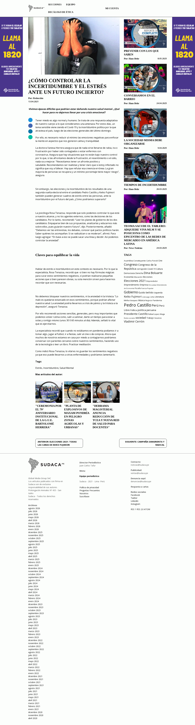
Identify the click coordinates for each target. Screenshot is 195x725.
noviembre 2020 (35, 715)
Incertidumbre (51, 367)
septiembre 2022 (36, 649)
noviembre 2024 (35, 571)
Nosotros (84, 493)
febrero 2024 (34, 598)
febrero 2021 (34, 706)
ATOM (147, 509)
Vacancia (157, 318)
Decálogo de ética (60, 12)
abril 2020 (32, 718)
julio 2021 (32, 691)
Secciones (55, 4)
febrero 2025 (34, 562)
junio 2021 (33, 694)
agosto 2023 (34, 616)
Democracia (129, 273)
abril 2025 (32, 556)
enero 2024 (33, 601)
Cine (160, 260)
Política (133, 310)
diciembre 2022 (35, 640)
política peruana (146, 310)
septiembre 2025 (36, 541)
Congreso (131, 264)
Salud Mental (67, 367)
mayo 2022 (33, 661)
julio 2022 (32, 655)
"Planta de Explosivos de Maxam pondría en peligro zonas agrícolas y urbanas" (76, 416)
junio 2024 (33, 586)
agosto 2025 (34, 544)
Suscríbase (84, 496)
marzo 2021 (33, 703)
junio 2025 (33, 550)
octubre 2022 (34, 646)
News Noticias (135, 248)
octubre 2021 (34, 682)
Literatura (159, 296)
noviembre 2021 (35, 679)
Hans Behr (134, 58)
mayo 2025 (33, 553)
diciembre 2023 (35, 604)
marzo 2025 (33, 559)
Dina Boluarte (153, 273)
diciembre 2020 (35, 712)
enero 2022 (33, 673)
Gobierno (131, 292)
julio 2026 (32, 511)
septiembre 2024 (36, 577)
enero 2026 (33, 529)
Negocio (148, 300)
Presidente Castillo (136, 314)
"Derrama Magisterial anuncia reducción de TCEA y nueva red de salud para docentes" (106, 416)
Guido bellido (145, 292)
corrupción (142, 268)
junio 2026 (33, 514)
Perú (155, 305)
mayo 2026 (33, 517)
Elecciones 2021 (135, 281)
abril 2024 (32, 592)
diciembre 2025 (35, 532)
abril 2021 (32, 700)
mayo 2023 (33, 625)
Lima (152, 297)
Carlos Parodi (152, 261)
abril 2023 (32, 628)
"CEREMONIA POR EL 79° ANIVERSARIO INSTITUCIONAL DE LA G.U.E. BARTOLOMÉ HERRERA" (48, 416)
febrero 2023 (34, 634)
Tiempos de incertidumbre (145, 184)
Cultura (159, 269)
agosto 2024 (34, 580)
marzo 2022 (33, 667)
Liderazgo (146, 297)
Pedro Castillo (137, 305)
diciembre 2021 (35, 676)
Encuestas (152, 285)
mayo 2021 (33, 697)
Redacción (38, 98)
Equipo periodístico (89, 476)
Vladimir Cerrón (134, 321)
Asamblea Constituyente (135, 260)
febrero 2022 (34, 670)
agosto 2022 (34, 652)
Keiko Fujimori (133, 296)
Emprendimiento (131, 284)
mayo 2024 (33, 589)
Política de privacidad (89, 487)
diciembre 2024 (35, 568)
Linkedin (134, 501)
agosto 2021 (34, 688)
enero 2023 (33, 637)
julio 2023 (32, 619)
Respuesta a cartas (139, 486)
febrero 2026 (34, 526)
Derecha (139, 273)
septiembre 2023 (36, 613)
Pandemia (157, 300)
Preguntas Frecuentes (90, 490)
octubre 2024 (34, 574)
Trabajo (150, 318)
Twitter (134, 498)
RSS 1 (134, 509)
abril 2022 (32, 664)
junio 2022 (33, 658)
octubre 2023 (34, 610)
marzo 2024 (33, 595)
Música (141, 300)
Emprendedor (152, 281)
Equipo (70, 4)
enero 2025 (33, 565)
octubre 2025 (34, 538)
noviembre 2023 (35, 607)
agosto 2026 (34, 508)
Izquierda (158, 292)
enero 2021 (33, 709)
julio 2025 (32, 547)
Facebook (135, 495)
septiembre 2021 (36, 685)
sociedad (141, 317)
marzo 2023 (33, 631)
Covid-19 (151, 269)
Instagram (135, 504)
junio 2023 (33, 622)
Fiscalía (138, 288)
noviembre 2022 (35, 643)
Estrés (38, 367)
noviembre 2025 (35, 535)
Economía (128, 276)
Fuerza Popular (147, 288)
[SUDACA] (36, 9)
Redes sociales (129, 318)
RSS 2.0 (140, 509)
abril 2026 (32, 520)
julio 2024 (32, 583)
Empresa (144, 284)
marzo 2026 (33, 523)
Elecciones (147, 277)
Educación (138, 277)
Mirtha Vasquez (131, 300)
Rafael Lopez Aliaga (156, 314)
